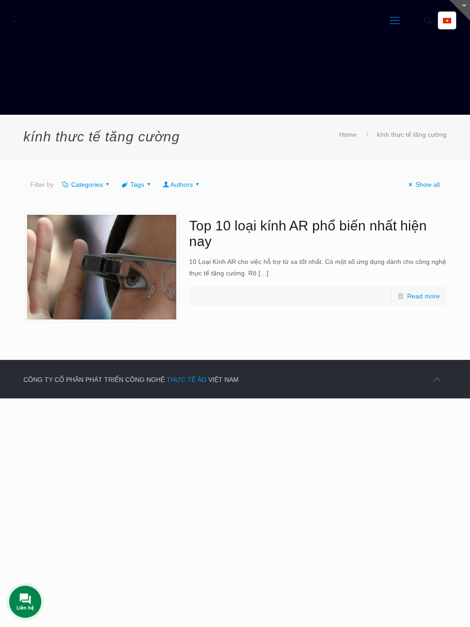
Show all (427, 184)
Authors (181, 184)
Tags (137, 184)
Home (348, 134)
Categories (87, 184)
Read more (423, 296)
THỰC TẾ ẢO (187, 379)
